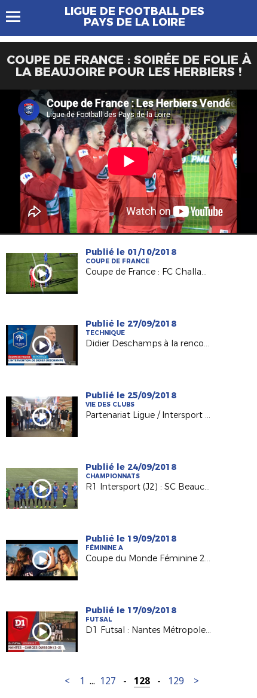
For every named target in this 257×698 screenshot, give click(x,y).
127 (108, 681)
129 (176, 681)
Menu (19, 17)
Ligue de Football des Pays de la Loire (134, 17)
